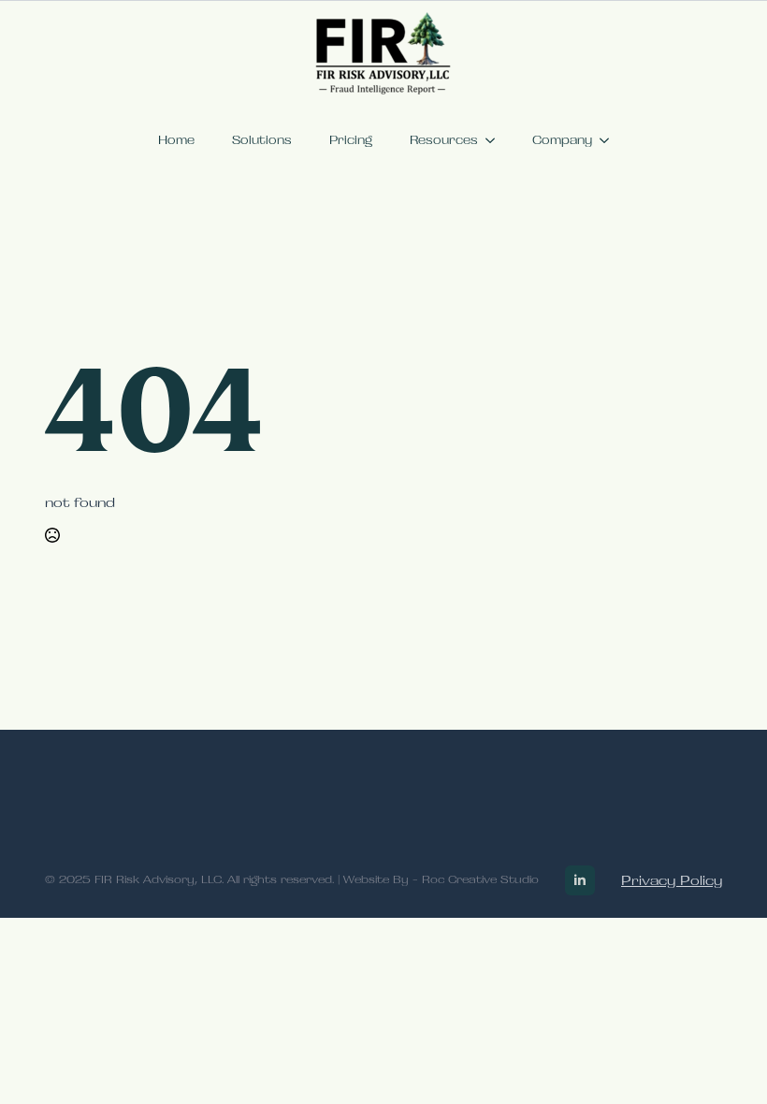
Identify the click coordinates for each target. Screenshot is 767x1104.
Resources (444, 140)
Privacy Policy (671, 880)
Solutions (262, 140)
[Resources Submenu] (496, 140)
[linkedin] (580, 880)
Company (562, 140)
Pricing (350, 140)
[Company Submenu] (610, 140)
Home (176, 140)
